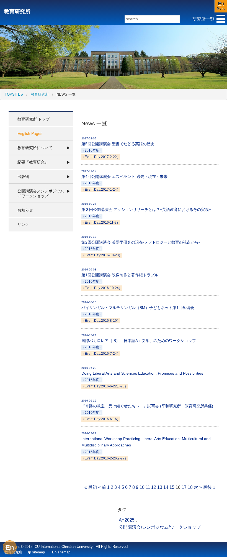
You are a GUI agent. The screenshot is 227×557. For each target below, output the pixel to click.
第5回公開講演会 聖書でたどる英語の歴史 (117, 148)
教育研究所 (17, 11)
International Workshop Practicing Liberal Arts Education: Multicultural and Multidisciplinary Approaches (146, 446)
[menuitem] (14, 94)
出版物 (23, 176)
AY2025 (127, 520)
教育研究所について (34, 147)
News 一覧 (66, 94)
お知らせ (25, 210)
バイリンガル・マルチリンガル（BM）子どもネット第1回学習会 (137, 311)
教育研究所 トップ (33, 119)
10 (142, 487)
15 (171, 487)
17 (184, 487)
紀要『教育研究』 (32, 162)
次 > (198, 487)
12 (153, 487)
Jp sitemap (36, 552)
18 (190, 487)
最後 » (209, 487)
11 (148, 487)
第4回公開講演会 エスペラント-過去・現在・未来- (125, 180)
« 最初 (90, 487)
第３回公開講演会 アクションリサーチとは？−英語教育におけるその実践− (146, 213)
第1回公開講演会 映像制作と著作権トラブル (119, 279)
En (10, 547)
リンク (23, 224)
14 (165, 487)
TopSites (14, 94)
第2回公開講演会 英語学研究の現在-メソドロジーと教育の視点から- (140, 246)
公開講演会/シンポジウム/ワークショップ (160, 527)
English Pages (29, 133)
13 (159, 487)
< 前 (102, 487)
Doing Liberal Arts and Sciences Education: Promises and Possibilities (142, 377)
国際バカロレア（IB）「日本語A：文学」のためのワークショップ (138, 344)
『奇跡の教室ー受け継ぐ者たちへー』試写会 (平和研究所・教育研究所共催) (147, 410)
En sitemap (61, 552)
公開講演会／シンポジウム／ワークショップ (40, 193)
